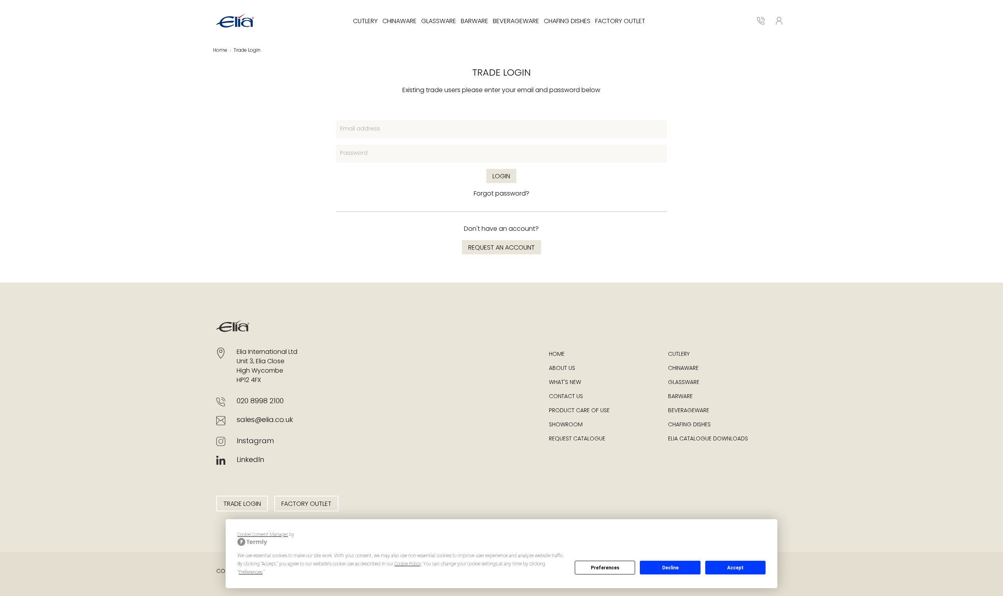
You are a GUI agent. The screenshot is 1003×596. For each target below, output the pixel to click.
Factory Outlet (620, 21)
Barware (474, 21)
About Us (562, 368)
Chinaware (399, 21)
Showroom (566, 425)
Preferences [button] (251, 572)
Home (220, 50)
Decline (670, 568)
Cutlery (365, 21)
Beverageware (516, 21)
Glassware (438, 21)
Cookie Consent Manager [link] (262, 534)
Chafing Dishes (567, 21)
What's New (565, 383)
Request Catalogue (577, 439)
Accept (735, 568)
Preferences (605, 568)
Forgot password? (501, 194)
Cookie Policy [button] (408, 564)
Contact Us (566, 397)
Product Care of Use (579, 411)
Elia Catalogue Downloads (708, 439)
